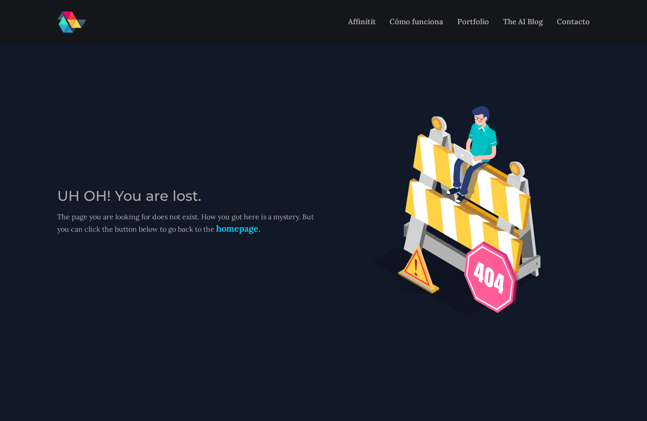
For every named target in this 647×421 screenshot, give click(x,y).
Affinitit (362, 21)
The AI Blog (523, 21)
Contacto (573, 21)
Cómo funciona (416, 21)
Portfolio (473, 21)
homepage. (238, 228)
